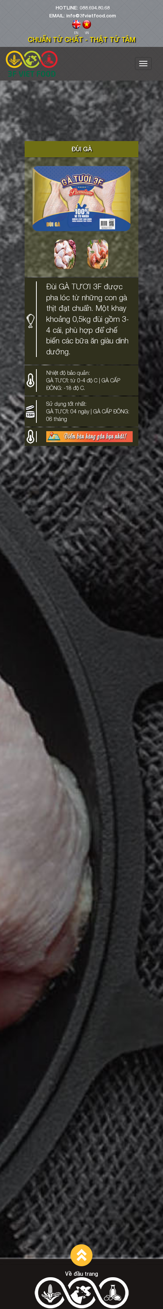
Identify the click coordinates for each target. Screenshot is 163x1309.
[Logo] (31, 64)
